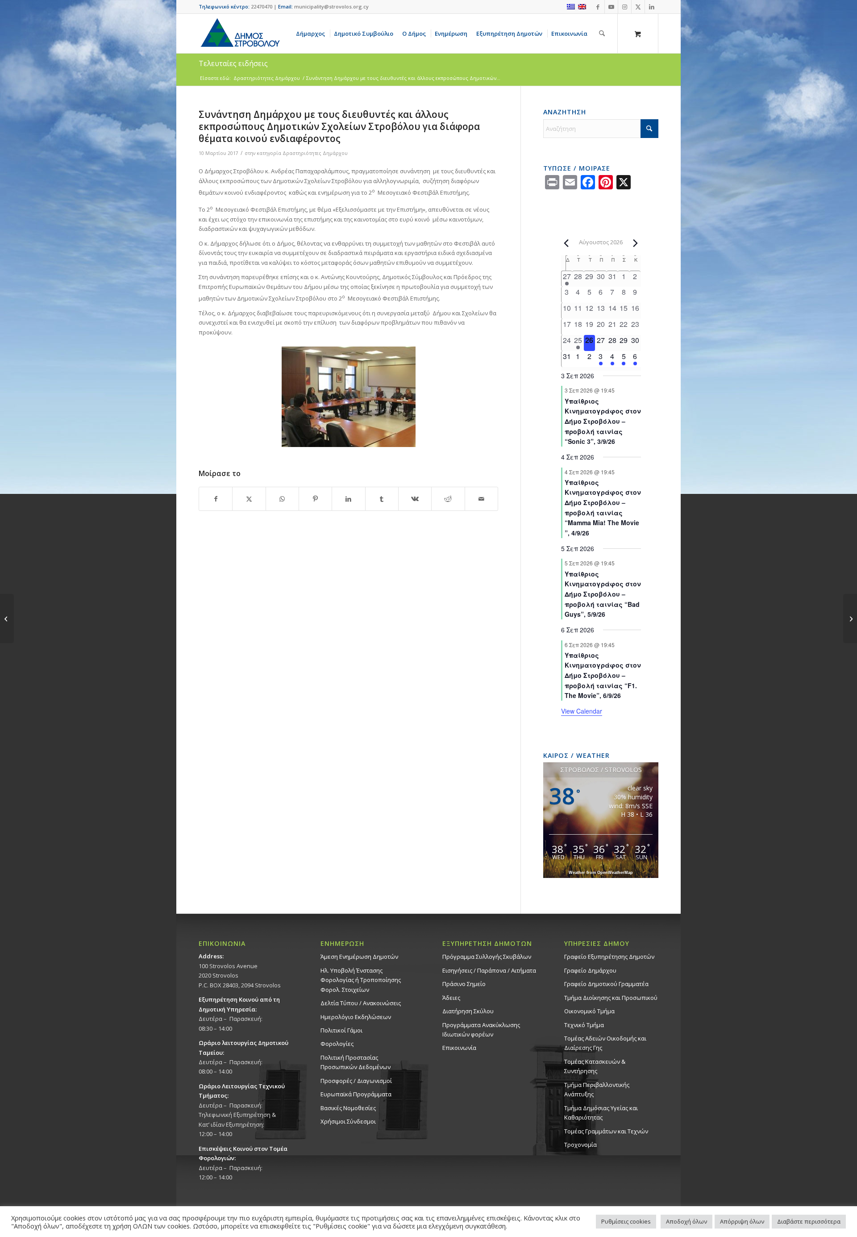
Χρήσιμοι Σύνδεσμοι (348, 1121)
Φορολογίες (337, 1044)
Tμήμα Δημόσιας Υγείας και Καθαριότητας (601, 1112)
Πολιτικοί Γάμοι (341, 1030)
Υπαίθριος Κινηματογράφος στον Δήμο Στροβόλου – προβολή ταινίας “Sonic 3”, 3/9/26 (603, 421)
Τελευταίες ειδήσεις (233, 63)
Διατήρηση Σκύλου (468, 1011)
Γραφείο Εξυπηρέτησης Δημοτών (609, 957)
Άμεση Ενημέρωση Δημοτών (359, 957)
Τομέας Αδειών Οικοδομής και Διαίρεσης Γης (605, 1043)
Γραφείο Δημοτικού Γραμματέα (606, 984)
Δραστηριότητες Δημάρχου (315, 153)
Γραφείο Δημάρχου (590, 970)
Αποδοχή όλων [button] (686, 1221)
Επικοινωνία (459, 1048)
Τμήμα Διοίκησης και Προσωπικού (610, 998)
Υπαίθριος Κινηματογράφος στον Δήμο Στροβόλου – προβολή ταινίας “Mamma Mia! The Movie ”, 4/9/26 (603, 507)
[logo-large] (240, 33)
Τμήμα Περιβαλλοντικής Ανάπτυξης (596, 1089)
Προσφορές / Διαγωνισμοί (356, 1081)
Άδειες (451, 998)
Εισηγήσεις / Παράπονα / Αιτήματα (489, 970)
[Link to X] (638, 6)
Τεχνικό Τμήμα (584, 1025)
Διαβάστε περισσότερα (808, 1221)
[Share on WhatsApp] (282, 498)
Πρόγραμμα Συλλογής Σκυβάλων (486, 957)
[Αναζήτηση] (602, 33)
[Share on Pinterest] (315, 498)
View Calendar (581, 710)
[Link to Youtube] (611, 6)
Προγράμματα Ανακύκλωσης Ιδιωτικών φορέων (481, 1029)
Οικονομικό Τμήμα (589, 1011)
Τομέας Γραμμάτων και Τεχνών (606, 1131)
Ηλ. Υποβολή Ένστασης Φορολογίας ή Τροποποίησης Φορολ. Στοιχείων (360, 980)
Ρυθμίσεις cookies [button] (626, 1221)
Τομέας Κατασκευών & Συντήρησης (594, 1066)
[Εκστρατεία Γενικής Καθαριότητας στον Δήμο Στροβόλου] (850, 618)
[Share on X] (249, 498)
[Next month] (635, 243)
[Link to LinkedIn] (651, 6)
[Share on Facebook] (215, 498)
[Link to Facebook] (597, 6)
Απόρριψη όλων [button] (742, 1221)
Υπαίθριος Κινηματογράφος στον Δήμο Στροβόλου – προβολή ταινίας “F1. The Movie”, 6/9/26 (603, 675)
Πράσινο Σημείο (464, 984)
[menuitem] (312, 33)
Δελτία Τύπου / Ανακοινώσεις (360, 1003)
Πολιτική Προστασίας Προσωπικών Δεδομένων (355, 1062)
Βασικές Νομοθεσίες (348, 1108)
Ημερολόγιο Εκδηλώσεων (355, 1017)
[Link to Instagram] (624, 6)
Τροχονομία (580, 1145)
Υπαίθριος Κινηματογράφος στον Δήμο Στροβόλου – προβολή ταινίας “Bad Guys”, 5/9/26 (603, 594)
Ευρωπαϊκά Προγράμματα (355, 1094)
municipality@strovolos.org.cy (331, 6)
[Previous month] (566, 243)
